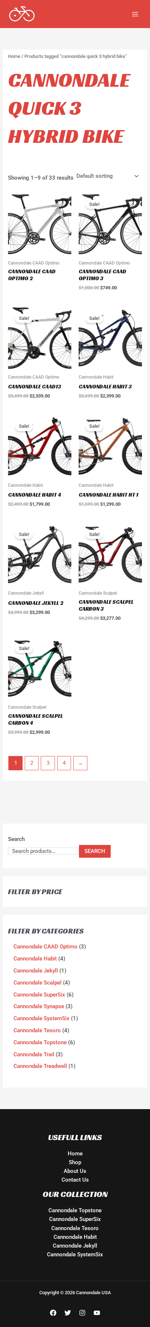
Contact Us (75, 1180)
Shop (75, 1162)
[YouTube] (97, 1313)
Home (14, 56)
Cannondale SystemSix (75, 1254)
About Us (75, 1171)
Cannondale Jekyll (75, 1245)
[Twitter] (67, 1313)
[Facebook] (53, 1313)
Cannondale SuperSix (75, 1219)
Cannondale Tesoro (75, 1228)
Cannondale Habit (75, 1237)
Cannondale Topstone (75, 1210)
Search (16, 839)
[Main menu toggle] (135, 13)
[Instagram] (82, 1313)
